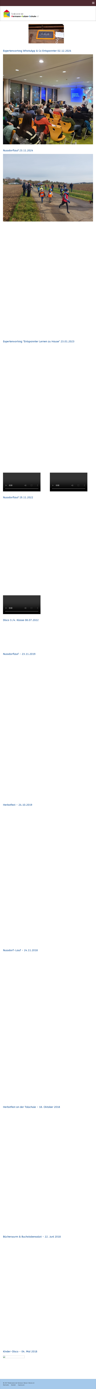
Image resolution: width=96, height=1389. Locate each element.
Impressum (21, 1385)
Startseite (6, 1385)
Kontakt (13, 1385)
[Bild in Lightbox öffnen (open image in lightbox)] (48, 99)
